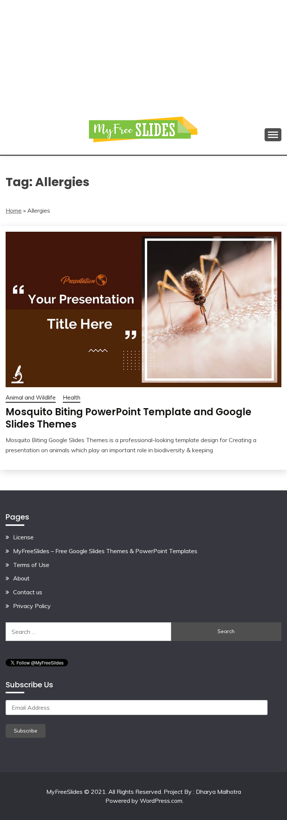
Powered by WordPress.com (143, 800)
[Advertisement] (143, 52)
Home (14, 210)
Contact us (27, 592)
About (21, 578)
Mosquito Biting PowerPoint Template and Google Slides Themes (128, 418)
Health (71, 397)
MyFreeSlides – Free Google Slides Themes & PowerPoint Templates (105, 551)
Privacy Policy (32, 606)
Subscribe (25, 730)
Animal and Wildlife (31, 397)
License (23, 537)
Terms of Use (31, 564)
